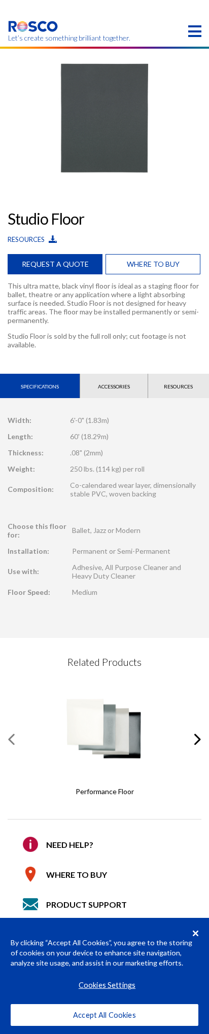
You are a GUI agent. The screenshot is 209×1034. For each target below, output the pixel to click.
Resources (27, 239)
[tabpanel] (104, 117)
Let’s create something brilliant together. (33, 38)
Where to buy (153, 264)
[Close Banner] (196, 933)
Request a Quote (55, 264)
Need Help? (69, 844)
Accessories (114, 386)
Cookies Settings (107, 985)
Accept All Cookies (104, 1015)
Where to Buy (76, 874)
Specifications (40, 386)
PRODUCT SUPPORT (86, 904)
